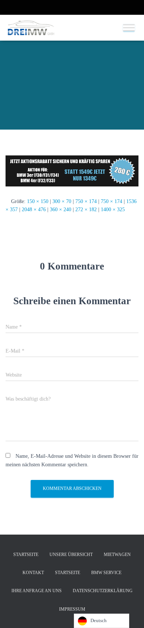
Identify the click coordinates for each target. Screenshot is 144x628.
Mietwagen (117, 554)
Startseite (25, 554)
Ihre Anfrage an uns (36, 590)
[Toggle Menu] (129, 27)
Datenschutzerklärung (103, 590)
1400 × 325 (113, 209)
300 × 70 (61, 201)
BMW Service (106, 572)
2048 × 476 (34, 209)
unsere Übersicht (71, 554)
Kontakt (33, 572)
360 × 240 (60, 209)
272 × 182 (86, 209)
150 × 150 (37, 201)
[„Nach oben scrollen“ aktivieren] (129, 613)
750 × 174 (86, 201)
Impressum (72, 609)
